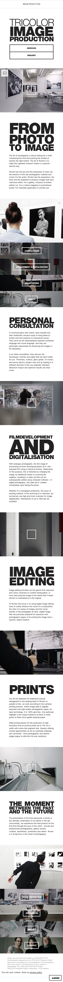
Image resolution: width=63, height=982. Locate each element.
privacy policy (36, 972)
